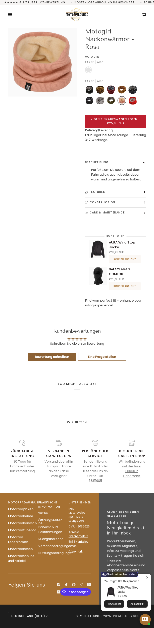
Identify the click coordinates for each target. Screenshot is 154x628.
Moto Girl (92, 56)
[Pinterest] (74, 584)
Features (97, 192)
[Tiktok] (66, 584)
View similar (114, 604)
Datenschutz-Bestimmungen (50, 529)
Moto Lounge (91, 616)
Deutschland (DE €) (28, 616)
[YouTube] (58, 592)
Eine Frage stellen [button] (102, 356)
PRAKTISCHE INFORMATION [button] (49, 504)
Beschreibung (97, 162)
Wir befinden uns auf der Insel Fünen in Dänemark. (132, 468)
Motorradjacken (20, 509)
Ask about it (137, 604)
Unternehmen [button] (80, 502)
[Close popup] (147, 577)
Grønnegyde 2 (78, 536)
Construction (102, 202)
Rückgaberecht (50, 539)
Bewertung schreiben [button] (52, 356)
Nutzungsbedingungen (55, 553)
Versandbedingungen (55, 546)
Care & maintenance (107, 212)
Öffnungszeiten (50, 520)
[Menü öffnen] (14, 14)
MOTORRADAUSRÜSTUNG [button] (19, 502)
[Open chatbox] (145, 619)
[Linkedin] (89, 584)
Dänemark (76, 552)
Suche (43, 513)
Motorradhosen (20, 549)
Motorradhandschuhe (25, 523)
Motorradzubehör (22, 530)
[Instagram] (81, 584)
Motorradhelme (20, 516)
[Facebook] (58, 584)
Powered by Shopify (129, 616)
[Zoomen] (42, 62)
